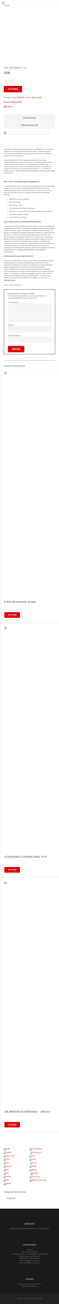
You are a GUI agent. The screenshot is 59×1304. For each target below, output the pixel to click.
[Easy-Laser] (9, 1156)
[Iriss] (7, 1163)
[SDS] (6, 1170)
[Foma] (7, 1159)
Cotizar (13, 89)
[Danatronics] (35, 1152)
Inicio (6, 68)
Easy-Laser (36, 97)
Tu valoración (13, 302)
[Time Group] (34, 1176)
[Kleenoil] (8, 1166)
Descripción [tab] (29, 117)
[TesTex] (7, 1176)
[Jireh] (33, 1163)
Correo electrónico (14, 335)
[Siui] (6, 1173)
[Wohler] (7, 1183)
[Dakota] (7, 1152)
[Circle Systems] (35, 1149)
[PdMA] (32, 1166)
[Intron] (32, 1159)
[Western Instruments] (38, 1180)
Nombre (11, 325)
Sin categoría (15, 68)
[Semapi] (33, 1170)
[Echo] (32, 1156)
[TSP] (6, 1180)
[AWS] (6, 1149)
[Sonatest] (34, 1173)
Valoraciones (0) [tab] (29, 125)
